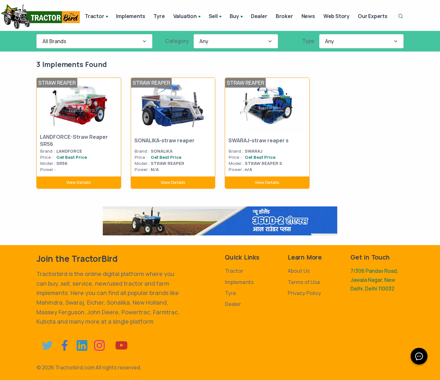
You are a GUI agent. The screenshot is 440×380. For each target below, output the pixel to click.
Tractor (234, 270)
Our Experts (372, 16)
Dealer (259, 16)
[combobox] (94, 41)
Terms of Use (304, 282)
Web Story (336, 16)
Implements (130, 16)
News (308, 16)
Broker (284, 16)
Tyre (159, 16)
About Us (299, 270)
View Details (78, 182)
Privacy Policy (304, 293)
